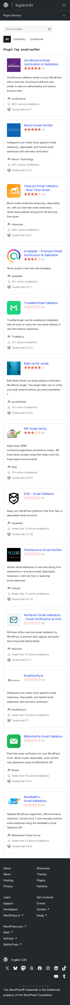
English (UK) (19, 960)
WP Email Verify (35, 428)
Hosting (8, 880)
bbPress (10, 938)
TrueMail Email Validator (41, 303)
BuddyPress (12, 944)
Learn (6, 897)
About (7, 868)
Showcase (43, 868)
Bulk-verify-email (36, 363)
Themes (42, 874)
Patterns (42, 886)
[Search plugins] (49, 29)
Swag (42, 915)
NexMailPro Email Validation (35, 799)
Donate (43, 909)
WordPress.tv (13, 915)
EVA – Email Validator (39, 494)
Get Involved (45, 897)
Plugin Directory (12, 15)
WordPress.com (15, 926)
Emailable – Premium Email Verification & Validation (43, 253)
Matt (8, 932)
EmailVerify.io (33, 675)
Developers (10, 909)
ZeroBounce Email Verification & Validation (41, 62)
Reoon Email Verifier (38, 125)
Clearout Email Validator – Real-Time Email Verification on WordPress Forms (43, 188)
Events (41, 903)
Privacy (8, 886)
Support (8, 903)
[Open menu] (64, 5)
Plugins (41, 880)
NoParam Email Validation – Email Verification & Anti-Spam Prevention (43, 617)
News (7, 874)
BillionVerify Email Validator (43, 736)
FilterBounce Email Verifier (43, 550)
